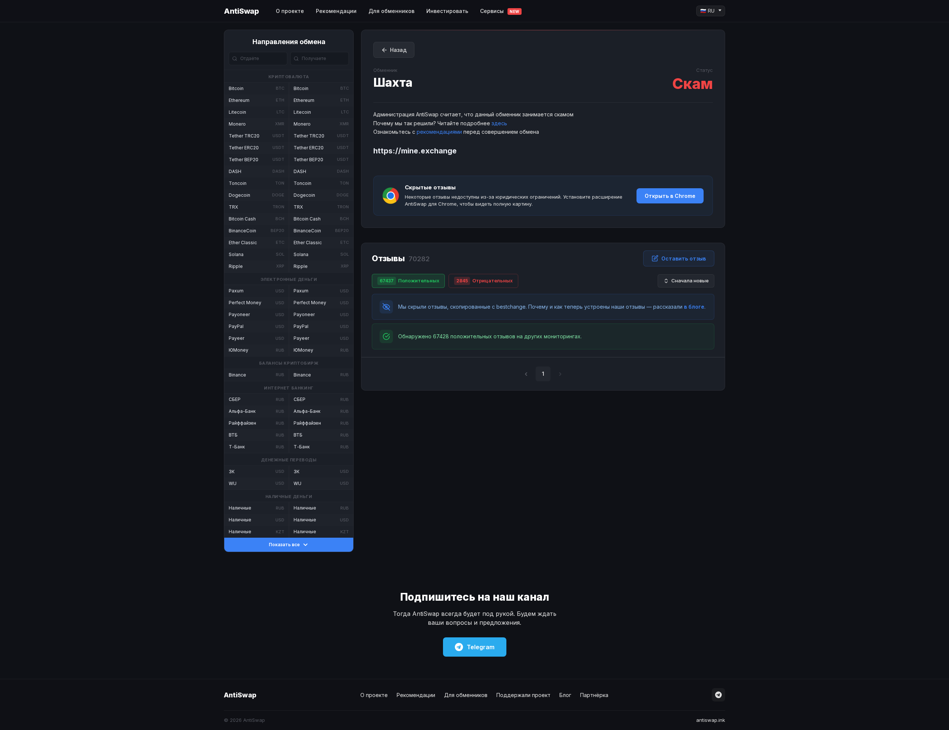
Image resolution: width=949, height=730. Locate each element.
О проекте (290, 11)
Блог (565, 695)
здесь (499, 123)
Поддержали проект (523, 695)
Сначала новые (690, 280)
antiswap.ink (710, 720)
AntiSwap (241, 11)
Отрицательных (484, 280)
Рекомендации (336, 11)
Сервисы (499, 11)
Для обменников (391, 11)
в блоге (694, 306)
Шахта (393, 82)
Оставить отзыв (683, 258)
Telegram (481, 647)
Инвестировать (447, 11)
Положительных (409, 280)
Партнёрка (594, 695)
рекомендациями (439, 132)
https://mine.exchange (415, 150)
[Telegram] (718, 694)
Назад (398, 50)
